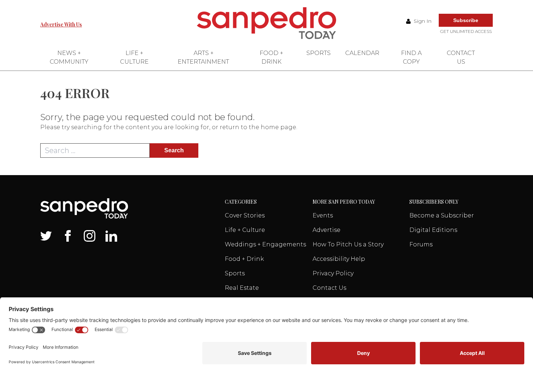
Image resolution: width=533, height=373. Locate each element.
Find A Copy (411, 57)
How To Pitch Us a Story (348, 244)
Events (323, 215)
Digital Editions (433, 229)
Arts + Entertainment (203, 57)
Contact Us (461, 57)
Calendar (362, 53)
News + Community (69, 57)
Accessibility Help (339, 258)
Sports (318, 53)
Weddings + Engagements (265, 244)
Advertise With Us (61, 24)
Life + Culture (134, 57)
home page (278, 127)
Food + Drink (271, 57)
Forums (421, 244)
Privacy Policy (333, 273)
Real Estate (242, 287)
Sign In (421, 21)
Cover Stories (245, 215)
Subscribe (465, 20)
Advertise (326, 229)
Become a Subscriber (441, 215)
